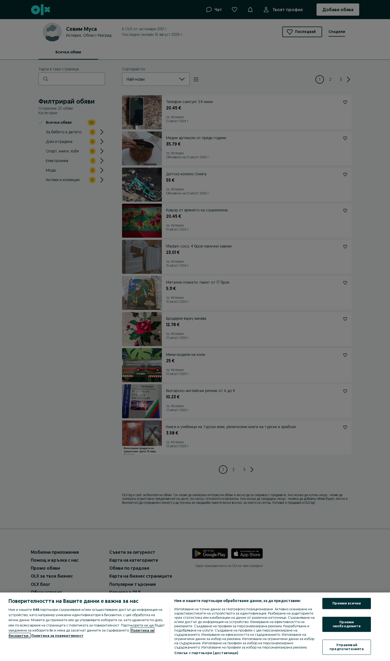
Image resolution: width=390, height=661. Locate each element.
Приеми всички (346, 603)
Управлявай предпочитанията (347, 647)
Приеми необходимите (347, 624)
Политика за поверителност (57, 635)
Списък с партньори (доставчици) (206, 653)
